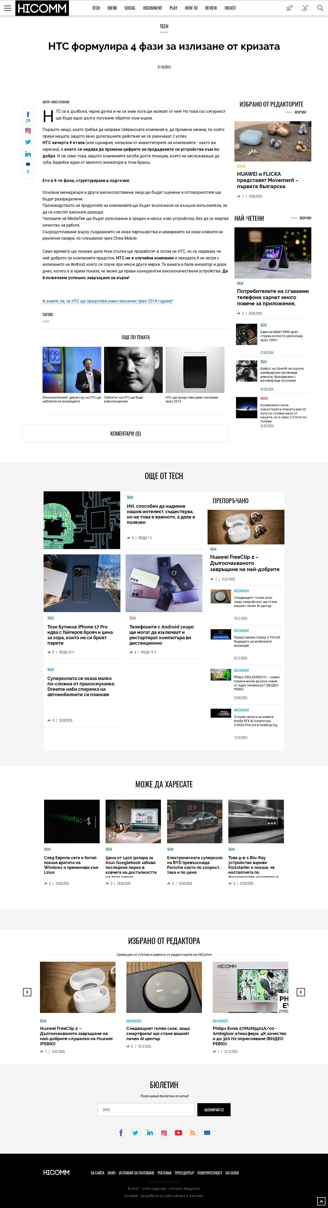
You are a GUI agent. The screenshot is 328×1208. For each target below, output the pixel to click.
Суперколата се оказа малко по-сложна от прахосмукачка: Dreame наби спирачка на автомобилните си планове (81, 686)
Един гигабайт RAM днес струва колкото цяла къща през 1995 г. (281, 336)
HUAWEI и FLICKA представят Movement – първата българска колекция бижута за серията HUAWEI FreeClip (269, 186)
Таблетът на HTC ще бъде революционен (123, 399)
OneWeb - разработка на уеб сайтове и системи (164, 1196)
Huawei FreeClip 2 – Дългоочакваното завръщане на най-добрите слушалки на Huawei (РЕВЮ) (245, 566)
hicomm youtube (178, 1132)
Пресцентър (184, 1172)
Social (130, 8)
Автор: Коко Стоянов (56, 102)
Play (173, 8)
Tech (96, 8)
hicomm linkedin (149, 1132)
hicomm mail (207, 1132)
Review (211, 8)
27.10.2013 (164, 67)
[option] (273, 338)
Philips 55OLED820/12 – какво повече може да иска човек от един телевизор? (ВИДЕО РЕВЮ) (257, 683)
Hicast (230, 8)
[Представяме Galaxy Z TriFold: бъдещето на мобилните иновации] (221, 634)
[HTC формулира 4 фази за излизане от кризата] (28, 132)
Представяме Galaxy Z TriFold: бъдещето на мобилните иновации (257, 641)
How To (191, 8)
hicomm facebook (121, 1132)
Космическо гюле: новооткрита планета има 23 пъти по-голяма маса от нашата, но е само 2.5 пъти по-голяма (284, 413)
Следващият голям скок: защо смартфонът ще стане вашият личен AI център (255, 601)
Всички (300, 112)
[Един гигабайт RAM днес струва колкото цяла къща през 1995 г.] (247, 334)
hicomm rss (192, 1132)
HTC (46, 321)
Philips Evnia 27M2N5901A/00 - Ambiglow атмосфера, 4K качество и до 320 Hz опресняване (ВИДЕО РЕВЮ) (249, 1036)
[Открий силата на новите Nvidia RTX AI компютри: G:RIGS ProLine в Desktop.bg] (221, 713)
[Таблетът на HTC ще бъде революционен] (133, 370)
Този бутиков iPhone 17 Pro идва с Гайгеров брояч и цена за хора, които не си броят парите (80, 635)
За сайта (97, 1172)
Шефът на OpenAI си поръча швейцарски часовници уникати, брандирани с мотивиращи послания (282, 374)
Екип (112, 1172)
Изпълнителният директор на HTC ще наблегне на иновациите (72, 399)
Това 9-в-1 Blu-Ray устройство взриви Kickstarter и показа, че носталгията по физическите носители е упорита (253, 870)
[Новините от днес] (289, 8)
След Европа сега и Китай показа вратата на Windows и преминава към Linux (71, 865)
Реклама (164, 1172)
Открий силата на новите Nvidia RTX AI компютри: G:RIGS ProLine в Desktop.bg (255, 721)
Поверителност (209, 1172)
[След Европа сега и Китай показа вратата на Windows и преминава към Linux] (71, 821)
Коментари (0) (125, 433)
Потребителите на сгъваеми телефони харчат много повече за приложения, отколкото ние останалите (273, 300)
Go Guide (232, 1172)
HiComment (152, 8)
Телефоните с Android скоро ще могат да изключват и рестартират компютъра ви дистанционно (161, 635)
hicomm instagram (164, 1132)
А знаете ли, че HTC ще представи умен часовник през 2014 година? (108, 301)
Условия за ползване (136, 1172)
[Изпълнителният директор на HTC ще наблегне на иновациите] (72, 370)
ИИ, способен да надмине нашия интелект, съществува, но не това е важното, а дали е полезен (161, 514)
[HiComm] (42, 8)
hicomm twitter (135, 1132)
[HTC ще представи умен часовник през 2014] (195, 370)
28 (28, 120)
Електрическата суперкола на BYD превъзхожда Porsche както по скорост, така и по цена (194, 865)
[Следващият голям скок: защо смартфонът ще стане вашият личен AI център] (221, 597)
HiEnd (112, 8)
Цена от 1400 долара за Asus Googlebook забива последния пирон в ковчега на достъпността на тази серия (131, 867)
